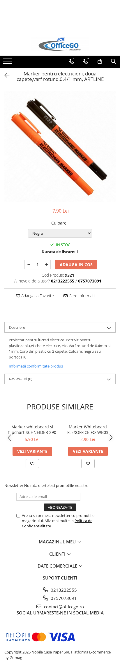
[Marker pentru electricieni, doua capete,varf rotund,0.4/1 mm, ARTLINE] (60, 146)
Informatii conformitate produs (36, 366)
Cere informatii (82, 295)
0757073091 (63, 598)
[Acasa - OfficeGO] (60, 44)
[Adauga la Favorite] (32, 463)
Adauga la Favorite (37, 295)
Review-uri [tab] (20, 378)
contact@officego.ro (63, 607)
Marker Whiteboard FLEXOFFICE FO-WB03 (87, 429)
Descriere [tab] (17, 327)
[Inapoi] (4, 75)
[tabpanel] (60, 146)
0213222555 (63, 590)
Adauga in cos (76, 264)
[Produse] (8, 63)
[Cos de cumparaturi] (99, 61)
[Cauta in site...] (113, 61)
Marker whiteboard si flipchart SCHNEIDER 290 (32, 429)
